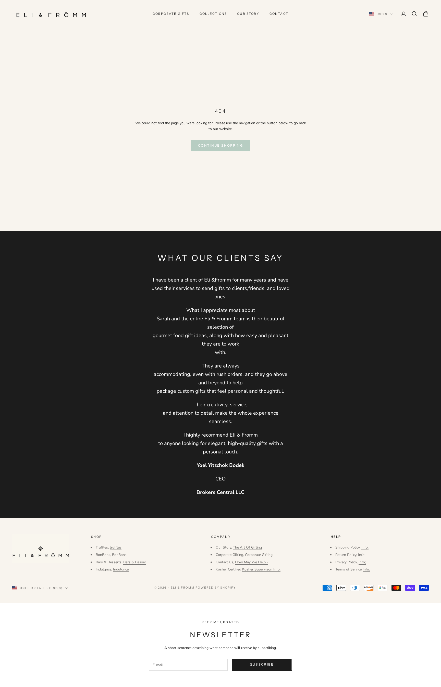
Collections (213, 14)
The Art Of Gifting (247, 547)
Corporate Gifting (259, 554)
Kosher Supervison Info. (261, 569)
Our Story (248, 14)
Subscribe (262, 664)
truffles (115, 547)
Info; (362, 562)
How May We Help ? (251, 562)
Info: (365, 547)
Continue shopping (220, 145)
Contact (279, 14)
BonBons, (119, 554)
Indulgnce (121, 569)
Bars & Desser (134, 562)
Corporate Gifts (171, 14)
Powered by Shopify (215, 587)
